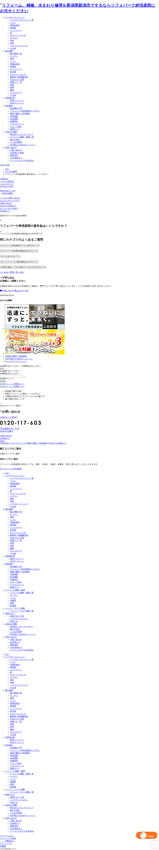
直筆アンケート (17, 100)
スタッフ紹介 (16, 127)
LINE (2, 441)
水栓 (12, 40)
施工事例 (9, 51)
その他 (13, 48)
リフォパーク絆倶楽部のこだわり (25, 111)
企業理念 (14, 121)
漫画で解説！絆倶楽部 (20, 114)
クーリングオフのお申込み (22, 160)
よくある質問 (16, 142)
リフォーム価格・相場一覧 (22, 137)
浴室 (12, 59)
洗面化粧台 (15, 25)
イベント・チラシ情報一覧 (22, 611)
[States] (24, 376)
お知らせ (14, 621)
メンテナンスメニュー (15, 17)
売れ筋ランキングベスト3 (21, 134)
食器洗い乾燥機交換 (19, 77)
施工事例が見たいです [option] (15, 399)
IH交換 (13, 72)
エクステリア (16, 93)
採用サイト (15, 129)
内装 (12, 43)
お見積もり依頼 (17, 153)
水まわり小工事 (17, 80)
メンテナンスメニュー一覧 (22, 20)
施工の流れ (15, 140)
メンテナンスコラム (19, 619)
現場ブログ (10, 613)
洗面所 (13, 600)
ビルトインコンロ (18, 35)
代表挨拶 (14, 116)
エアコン (14, 38)
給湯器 (13, 28)
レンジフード (16, 30)
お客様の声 (10, 98)
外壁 (12, 87)
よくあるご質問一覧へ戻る (12, 272)
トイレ (13, 23)
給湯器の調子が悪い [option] (14, 391)
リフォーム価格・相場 (15, 590)
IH (11, 33)
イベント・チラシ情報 (15, 608)
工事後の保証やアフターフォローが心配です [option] (25, 396)
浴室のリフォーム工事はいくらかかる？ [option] (23, 394)
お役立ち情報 (11, 132)
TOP (7, 473)
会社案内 (9, 106)
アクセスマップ (17, 124)
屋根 (12, 90)
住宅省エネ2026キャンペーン (23, 145)
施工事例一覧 (16, 54)
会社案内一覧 (16, 108)
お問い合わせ (11, 147)
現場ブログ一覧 (17, 616)
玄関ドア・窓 (16, 82)
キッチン (14, 56)
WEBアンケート (17, 103)
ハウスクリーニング (19, 46)
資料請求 (14, 155)
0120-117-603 (23, 291)
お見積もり (5, 438)
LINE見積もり (16, 158)
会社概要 (14, 119)
